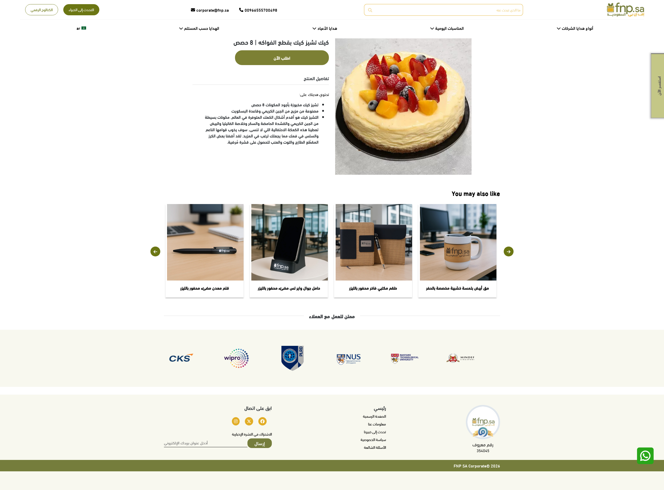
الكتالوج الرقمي (42, 9)
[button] (155, 251)
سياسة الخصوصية (373, 439)
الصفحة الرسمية (374, 416)
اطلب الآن (282, 57)
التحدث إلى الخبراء (81, 9)
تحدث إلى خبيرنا (375, 431)
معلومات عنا (377, 424)
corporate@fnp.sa (212, 10)
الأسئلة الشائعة (375, 447)
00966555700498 (261, 10)
